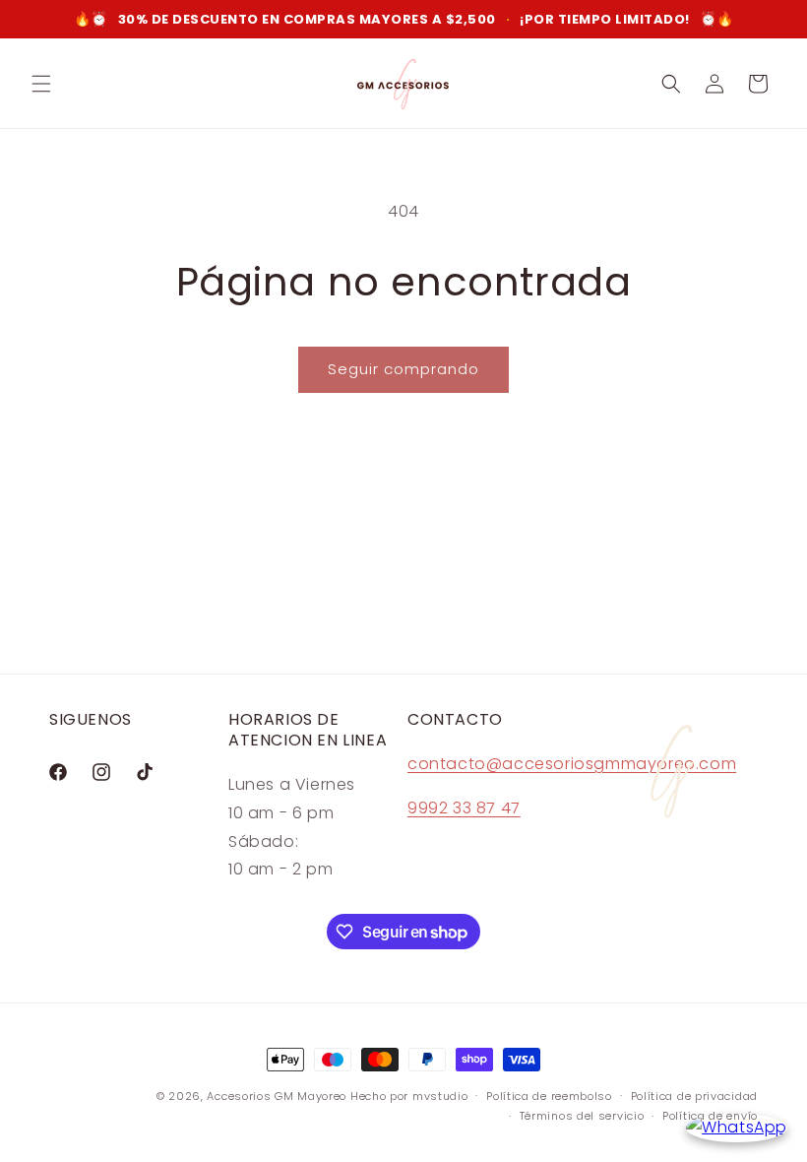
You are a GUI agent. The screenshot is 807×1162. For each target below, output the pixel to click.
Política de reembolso (549, 1096)
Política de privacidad (694, 1096)
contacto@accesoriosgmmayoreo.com (571, 763)
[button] (41, 83)
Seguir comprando (403, 368)
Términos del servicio (582, 1116)
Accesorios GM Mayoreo (276, 1096)
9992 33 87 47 (464, 808)
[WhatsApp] (736, 1128)
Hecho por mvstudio (409, 1096)
